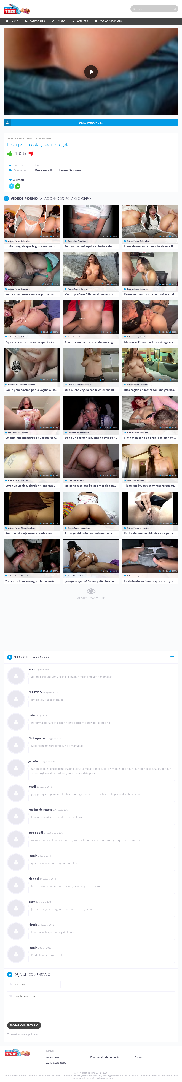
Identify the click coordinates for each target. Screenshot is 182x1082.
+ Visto (60, 21)
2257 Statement (56, 1062)
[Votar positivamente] (9, 153)
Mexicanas (18, 138)
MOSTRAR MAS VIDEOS (91, 598)
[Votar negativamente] (31, 153)
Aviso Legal (53, 1057)
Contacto (139, 1057)
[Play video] (91, 72)
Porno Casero (59, 170)
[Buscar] (174, 8)
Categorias (37, 21)
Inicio (14, 21)
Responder (168, 669)
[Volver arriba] (174, 1075)
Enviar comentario (24, 1025)
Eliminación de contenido (105, 1057)
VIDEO (91, 122)
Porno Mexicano (110, 21)
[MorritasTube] (17, 8)
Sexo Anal (75, 170)
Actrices (82, 21)
